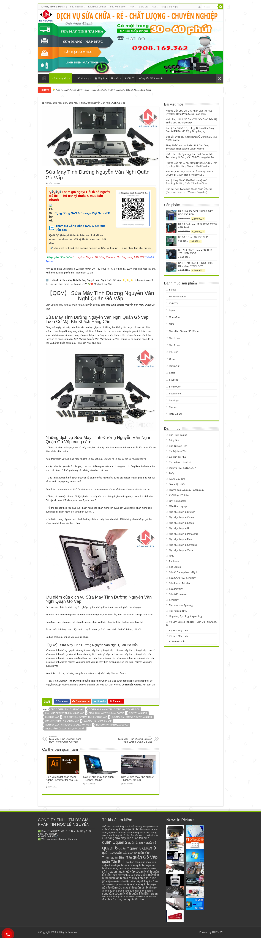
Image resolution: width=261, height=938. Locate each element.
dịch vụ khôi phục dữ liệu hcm (131, 489)
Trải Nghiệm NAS (178, 611)
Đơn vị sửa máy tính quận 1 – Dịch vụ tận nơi (99, 778)
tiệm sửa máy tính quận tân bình (131, 887)
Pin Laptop (174, 561)
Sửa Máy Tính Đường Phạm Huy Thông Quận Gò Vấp (65, 739)
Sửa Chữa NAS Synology (182, 578)
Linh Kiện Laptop (177, 501)
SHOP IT (129, 78)
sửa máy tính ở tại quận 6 (127, 875)
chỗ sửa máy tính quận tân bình (122, 829)
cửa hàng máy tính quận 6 (130, 832)
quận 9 (149, 848)
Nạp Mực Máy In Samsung (183, 545)
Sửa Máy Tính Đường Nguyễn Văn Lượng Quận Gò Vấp (135, 739)
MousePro (174, 317)
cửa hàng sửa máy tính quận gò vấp (64, 713)
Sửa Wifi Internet (118, 6)
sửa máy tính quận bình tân (144, 869)
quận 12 (132, 852)
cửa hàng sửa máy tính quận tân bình (125, 838)
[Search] (220, 6)
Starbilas (173, 379)
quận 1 (108, 842)
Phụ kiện (173, 352)
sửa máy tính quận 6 (120, 868)
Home (47, 102)
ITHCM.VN (217, 932)
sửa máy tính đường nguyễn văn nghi (132, 717)
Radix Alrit (174, 366)
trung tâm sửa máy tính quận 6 (135, 890)
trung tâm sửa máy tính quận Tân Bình (126, 893)
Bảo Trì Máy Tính (178, 446)
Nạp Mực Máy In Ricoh (181, 539)
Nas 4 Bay (174, 345)
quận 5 (151, 842)
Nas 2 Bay (174, 338)
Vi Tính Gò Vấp (177, 641)
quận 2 (121, 842)
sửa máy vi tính (118, 881)
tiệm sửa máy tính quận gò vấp (112, 725)
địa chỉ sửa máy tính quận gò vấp (106, 713)
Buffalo (172, 289)
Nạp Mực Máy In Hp (179, 528)
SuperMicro (175, 393)
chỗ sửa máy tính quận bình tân (144, 827)
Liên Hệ (113, 684)
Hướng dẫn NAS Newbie (150, 78)
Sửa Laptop (83, 78)
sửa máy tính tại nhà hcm (67, 304)
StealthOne (175, 386)
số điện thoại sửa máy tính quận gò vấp (85, 717)
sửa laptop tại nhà (103, 489)
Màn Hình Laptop (178, 506)
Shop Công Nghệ (169, 6)
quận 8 (136, 848)
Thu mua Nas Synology (181, 605)
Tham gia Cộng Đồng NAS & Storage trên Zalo (80, 227)
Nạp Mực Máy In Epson (181, 523)
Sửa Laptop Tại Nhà (179, 583)
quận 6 (110, 848)
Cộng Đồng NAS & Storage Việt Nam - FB (82, 213)
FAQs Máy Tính (177, 479)
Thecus (173, 407)
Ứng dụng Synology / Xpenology (185, 616)
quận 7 (123, 848)
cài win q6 (148, 829)
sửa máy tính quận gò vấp (98, 721)
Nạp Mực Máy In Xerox (181, 550)
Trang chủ (44, 78)
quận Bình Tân (121, 857)
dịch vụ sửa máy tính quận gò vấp (121, 331)
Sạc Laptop (175, 567)
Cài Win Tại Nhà (177, 457)
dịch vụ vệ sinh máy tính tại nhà (106, 673)
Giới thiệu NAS (177, 484)
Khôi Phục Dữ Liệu (97, 6)
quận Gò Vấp (52, 717)
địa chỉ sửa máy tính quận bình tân (141, 897)
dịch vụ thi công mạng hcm (72, 673)
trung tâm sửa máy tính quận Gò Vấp (65, 729)
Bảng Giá (143, 6)
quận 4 (141, 843)
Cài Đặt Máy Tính (178, 451)
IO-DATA (173, 303)
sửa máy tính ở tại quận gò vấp (62, 721)
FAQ (132, 6)
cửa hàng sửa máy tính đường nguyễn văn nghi (114, 709)
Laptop (172, 310)
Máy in (101, 78)
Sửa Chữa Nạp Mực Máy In (183, 572)
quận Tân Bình (113, 862)
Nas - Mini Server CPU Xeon (184, 331)
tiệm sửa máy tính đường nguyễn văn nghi (68, 725)
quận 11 (120, 852)
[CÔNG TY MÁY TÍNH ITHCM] (130, 42)
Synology (174, 400)
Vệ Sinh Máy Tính (178, 630)
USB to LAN (175, 414)
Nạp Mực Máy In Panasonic (183, 534)
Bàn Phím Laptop (178, 435)
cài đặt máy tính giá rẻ (102, 459)
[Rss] (199, 7)
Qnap (172, 359)
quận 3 (133, 842)
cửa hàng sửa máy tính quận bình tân (142, 835)
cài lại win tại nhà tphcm (130, 459)
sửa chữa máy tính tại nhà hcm (74, 489)
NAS (154, 6)
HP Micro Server (177, 296)
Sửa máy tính (76, 6)
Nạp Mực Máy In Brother (182, 512)
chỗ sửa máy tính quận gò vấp (67, 709)
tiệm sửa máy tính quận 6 (139, 881)
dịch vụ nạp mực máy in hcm (72, 459)
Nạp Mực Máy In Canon (181, 517)
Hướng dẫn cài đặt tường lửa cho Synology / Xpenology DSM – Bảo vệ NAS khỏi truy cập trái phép (100, 89)
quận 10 (108, 852)
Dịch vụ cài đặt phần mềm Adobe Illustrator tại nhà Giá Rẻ (62, 779)
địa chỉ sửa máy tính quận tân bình (123, 899)
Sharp (172, 373)
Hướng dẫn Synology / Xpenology (186, 490)
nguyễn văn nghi (138, 713)
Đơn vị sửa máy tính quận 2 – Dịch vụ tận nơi (137, 778)
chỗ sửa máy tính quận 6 (116, 826)
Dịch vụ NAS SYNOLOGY (182, 468)
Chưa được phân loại (180, 462)
